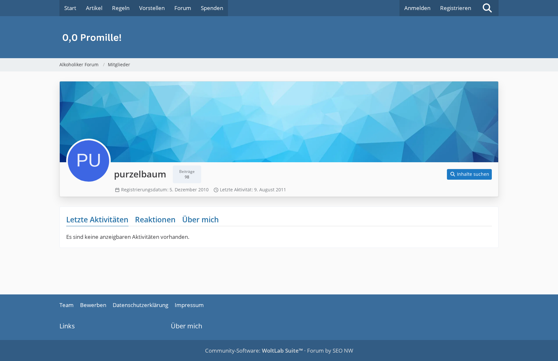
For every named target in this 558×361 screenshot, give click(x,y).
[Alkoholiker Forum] (279, 37)
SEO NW (343, 350)
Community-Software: (254, 350)
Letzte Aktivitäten (97, 219)
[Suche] (487, 8)
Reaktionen (155, 219)
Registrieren (455, 8)
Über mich (200, 219)
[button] (469, 174)
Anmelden (417, 8)
